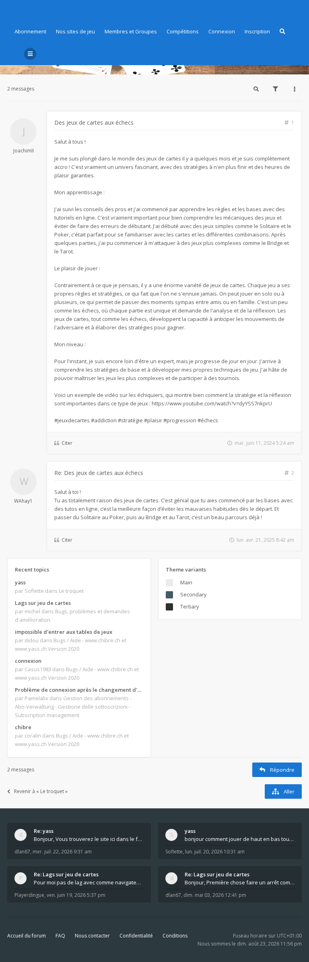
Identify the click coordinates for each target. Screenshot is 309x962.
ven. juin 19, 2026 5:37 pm (76, 895)
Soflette (174, 851)
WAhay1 (23, 500)
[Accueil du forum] (13, 10)
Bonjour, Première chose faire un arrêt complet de (240, 882)
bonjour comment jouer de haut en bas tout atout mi (240, 839)
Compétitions (183, 31)
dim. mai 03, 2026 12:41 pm (214, 895)
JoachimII (23, 150)
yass (20, 582)
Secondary (193, 594)
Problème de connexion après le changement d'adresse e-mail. (79, 689)
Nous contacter (92, 935)
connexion (28, 660)
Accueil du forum (26, 935)
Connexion (221, 31)
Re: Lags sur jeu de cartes (66, 874)
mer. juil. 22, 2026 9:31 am (62, 851)
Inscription (257, 31)
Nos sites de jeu (75, 31)
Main (186, 582)
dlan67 (22, 851)
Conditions (175, 935)
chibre (23, 727)
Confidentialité (136, 935)
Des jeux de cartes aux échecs (94, 122)
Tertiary (189, 606)
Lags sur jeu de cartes (43, 602)
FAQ (60, 935)
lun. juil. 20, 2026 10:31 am (215, 851)
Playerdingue (29, 895)
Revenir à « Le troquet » (41, 791)
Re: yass (44, 831)
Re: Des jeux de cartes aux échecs (98, 473)
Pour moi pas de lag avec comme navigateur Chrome (89, 882)
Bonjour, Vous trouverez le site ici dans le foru (89, 839)
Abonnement (30, 31)
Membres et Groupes (131, 31)
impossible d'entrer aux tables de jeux (63, 631)
